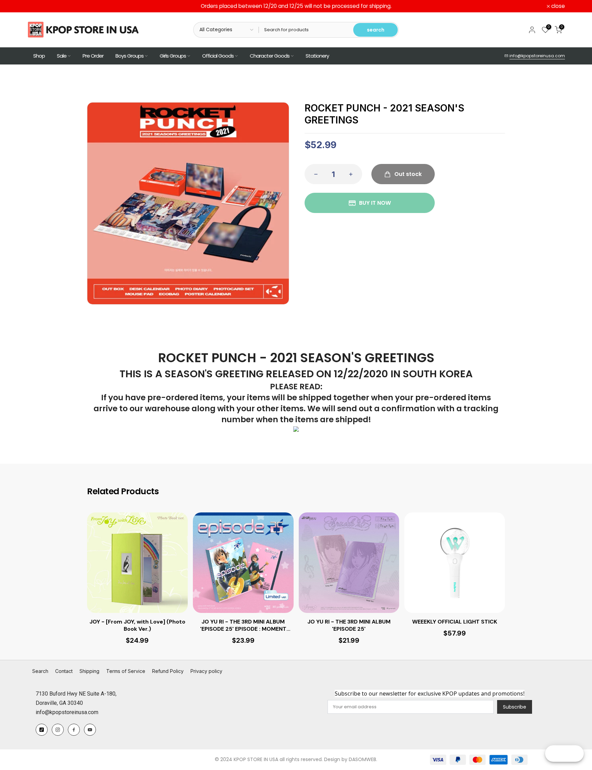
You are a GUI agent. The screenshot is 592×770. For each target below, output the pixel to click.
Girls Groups (173, 55)
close (37, 6)
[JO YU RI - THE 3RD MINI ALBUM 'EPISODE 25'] (349, 562)
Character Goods (269, 55)
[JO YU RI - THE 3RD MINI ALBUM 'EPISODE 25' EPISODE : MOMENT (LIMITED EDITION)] (243, 562)
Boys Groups (129, 55)
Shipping (89, 671)
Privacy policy (206, 671)
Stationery (317, 55)
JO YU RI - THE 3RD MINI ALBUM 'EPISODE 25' (349, 625)
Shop (39, 55)
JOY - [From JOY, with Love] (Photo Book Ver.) (137, 625)
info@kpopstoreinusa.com (537, 56)
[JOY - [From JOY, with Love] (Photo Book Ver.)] (137, 562)
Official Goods (218, 55)
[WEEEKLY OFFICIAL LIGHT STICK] (454, 562)
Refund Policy (168, 671)
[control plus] (353, 174)
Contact (64, 671)
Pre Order (93, 55)
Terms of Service (125, 671)
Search (40, 671)
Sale (61, 55)
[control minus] (314, 174)
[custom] (42, 730)
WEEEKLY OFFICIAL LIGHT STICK (454, 621)
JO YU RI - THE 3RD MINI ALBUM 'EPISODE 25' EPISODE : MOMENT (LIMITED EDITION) (243, 625)
